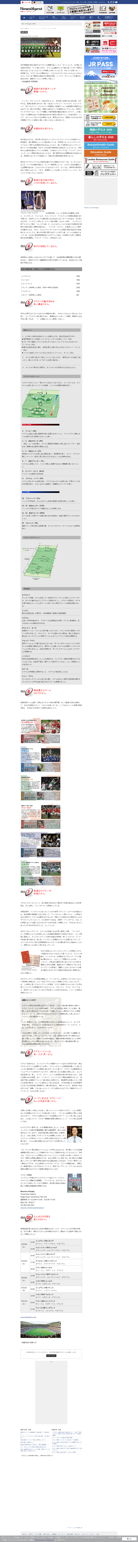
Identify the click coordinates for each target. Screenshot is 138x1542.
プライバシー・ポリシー (44, 1540)
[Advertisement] (51, 1393)
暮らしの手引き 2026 (100, 138)
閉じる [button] (129, 1539)
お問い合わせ (46, 1534)
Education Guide (101, 153)
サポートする (51, 1355)
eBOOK (30, 1534)
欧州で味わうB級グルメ (27, 1442)
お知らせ (24, 1534)
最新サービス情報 (99, 36)
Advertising (102, 2)
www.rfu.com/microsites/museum (32, 1208)
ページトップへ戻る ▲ (74, 1527)
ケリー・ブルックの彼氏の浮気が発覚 (62, 1437)
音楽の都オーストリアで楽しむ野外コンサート (33, 1439)
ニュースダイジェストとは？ (68, 2)
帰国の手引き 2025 (101, 130)
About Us (77, 1534)
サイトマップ (61, 1534)
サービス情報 (38, 1534)
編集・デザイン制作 (82, 2)
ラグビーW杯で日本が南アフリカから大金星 (64, 1452)
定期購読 (95, 2)
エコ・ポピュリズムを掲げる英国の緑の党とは (33, 1447)
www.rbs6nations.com (28, 1317)
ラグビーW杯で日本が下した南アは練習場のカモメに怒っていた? (67, 1449)
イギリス (26, 2)
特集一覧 (24, 32)
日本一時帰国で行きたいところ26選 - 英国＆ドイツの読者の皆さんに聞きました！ (35, 1450)
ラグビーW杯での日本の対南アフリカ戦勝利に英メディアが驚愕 (67, 1443)
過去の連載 (70, 1534)
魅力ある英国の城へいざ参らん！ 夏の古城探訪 (33, 1444)
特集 (26, 28)
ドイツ (38, 2)
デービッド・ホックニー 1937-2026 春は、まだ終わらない (36, 1437)
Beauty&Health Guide (100, 145)
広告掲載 (90, 2)
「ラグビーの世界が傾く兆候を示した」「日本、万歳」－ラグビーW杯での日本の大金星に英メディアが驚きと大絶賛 (67, 1434)
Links (97, 1534)
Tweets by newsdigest (91, 207)
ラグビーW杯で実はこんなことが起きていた (64, 1446)
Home (22, 28)
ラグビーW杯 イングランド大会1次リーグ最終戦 (65, 1439)
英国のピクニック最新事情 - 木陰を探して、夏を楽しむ (35, 1433)
